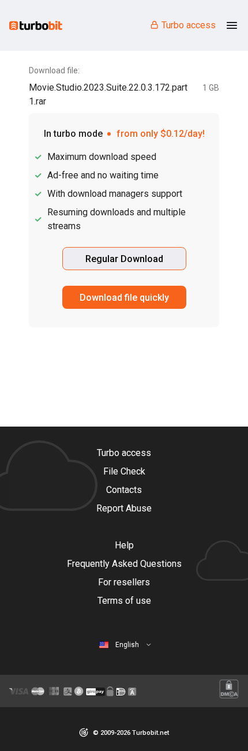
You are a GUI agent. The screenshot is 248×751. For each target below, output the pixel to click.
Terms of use (124, 600)
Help (124, 545)
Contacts (124, 489)
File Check (124, 471)
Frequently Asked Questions (124, 563)
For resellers (124, 582)
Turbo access (188, 25)
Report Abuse (124, 508)
